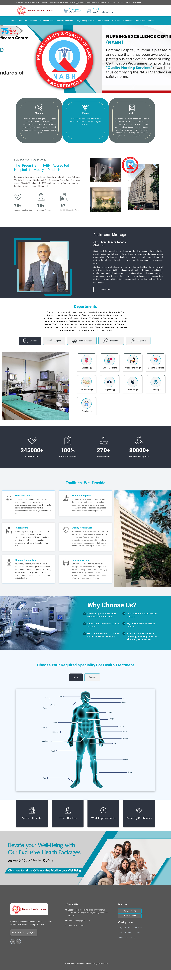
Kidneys (55, 732)
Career (151, 21)
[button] (6, 59)
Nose (123, 702)
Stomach (126, 738)
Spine (124, 731)
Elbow (122, 726)
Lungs (111, 719)
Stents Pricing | (119, 3)
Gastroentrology (133, 368)
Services (33, 21)
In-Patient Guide (46, 21)
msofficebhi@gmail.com (79, 921)
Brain (125, 698)
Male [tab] (76, 677)
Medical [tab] (33, 341)
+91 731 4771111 (76, 925)
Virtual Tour (140, 21)
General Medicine (156, 368)
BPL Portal (116, 21)
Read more (105, 289)
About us (23, 21)
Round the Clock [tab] (85, 341)
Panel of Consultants (64, 21)
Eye (60, 696)
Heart (110, 712)
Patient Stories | (104, 3)
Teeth (53, 705)
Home (13, 21)
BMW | (129, 3)
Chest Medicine (110, 368)
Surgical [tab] (57, 341)
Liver (55, 723)
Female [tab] (92, 677)
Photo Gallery (103, 21)
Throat (45, 708)
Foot (44, 778)
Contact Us (128, 21)
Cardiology (87, 368)
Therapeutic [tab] (114, 341)
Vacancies (137, 3)
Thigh (53, 751)
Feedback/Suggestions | (75, 3)
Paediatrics (87, 411)
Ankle (130, 772)
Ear (46, 697)
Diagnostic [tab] (141, 341)
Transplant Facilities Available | (28, 3)
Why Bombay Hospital (85, 21)
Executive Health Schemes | (53, 3)
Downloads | (92, 3)
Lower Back (44, 741)
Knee (126, 760)
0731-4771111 (74, 12)
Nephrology (110, 389)
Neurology (133, 389)
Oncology (156, 389)
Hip (115, 743)
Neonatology (87, 389)
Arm (43, 727)
